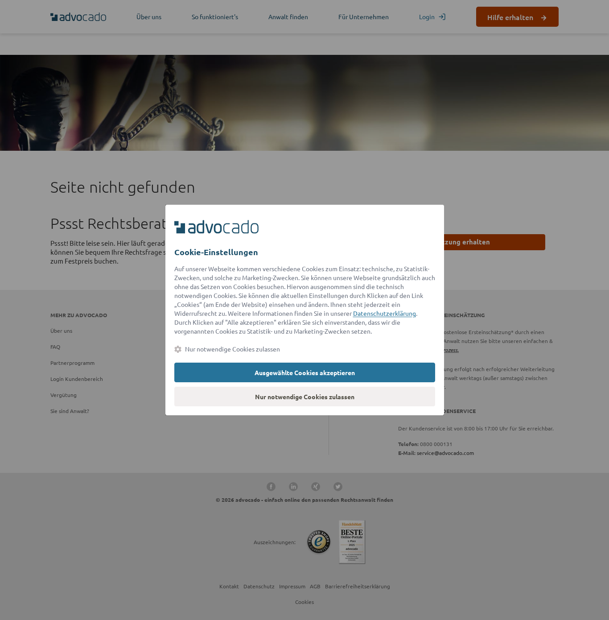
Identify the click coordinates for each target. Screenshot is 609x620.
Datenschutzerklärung (384, 313)
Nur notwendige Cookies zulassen (304, 397)
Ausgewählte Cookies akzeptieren (305, 372)
